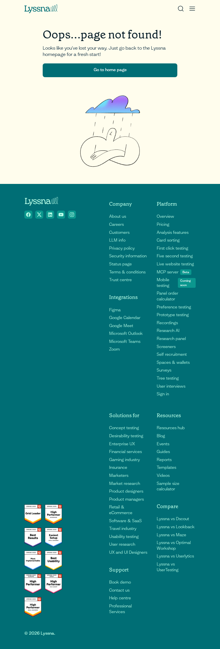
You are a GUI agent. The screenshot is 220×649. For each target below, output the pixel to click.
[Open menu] (192, 8)
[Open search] (180, 8)
